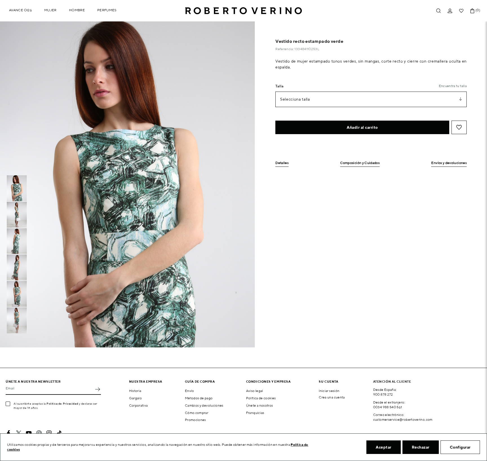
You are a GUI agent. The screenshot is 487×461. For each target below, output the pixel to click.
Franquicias (255, 413)
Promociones (195, 420)
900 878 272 (383, 394)
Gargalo (135, 398)
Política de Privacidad (62, 403)
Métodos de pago (198, 398)
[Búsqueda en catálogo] (438, 10)
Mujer (50, 10)
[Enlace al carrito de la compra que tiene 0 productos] (472, 10)
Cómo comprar (196, 413)
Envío (189, 391)
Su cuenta (328, 381)
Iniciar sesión (329, 391)
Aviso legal (254, 391)
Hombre (77, 10)
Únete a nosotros (259, 405)
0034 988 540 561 (387, 407)
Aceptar (383, 447)
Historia (135, 391)
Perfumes (107, 10)
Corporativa (138, 405)
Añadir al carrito (362, 127)
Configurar (460, 447)
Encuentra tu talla (453, 86)
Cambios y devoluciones (204, 405)
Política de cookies (261, 398)
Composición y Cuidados (360, 163)
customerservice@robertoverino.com (403, 419)
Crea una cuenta (332, 397)
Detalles (282, 163)
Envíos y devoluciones (449, 163)
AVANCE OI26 (20, 10)
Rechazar (421, 447)
